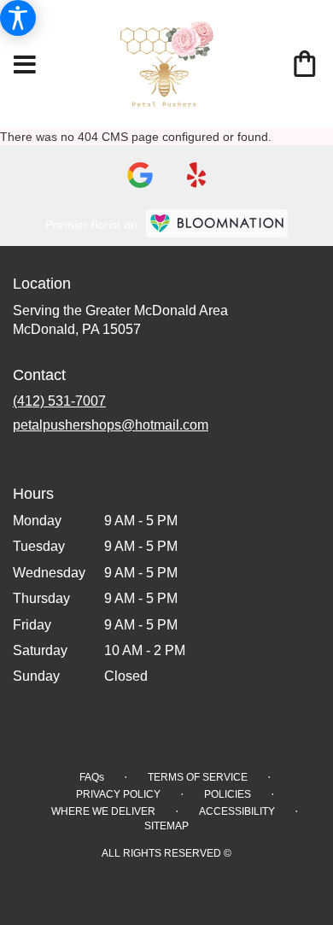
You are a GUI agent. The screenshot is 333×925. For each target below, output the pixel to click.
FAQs (91, 777)
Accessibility (237, 811)
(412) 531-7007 (59, 401)
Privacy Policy (118, 794)
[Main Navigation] (25, 65)
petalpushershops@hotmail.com (110, 425)
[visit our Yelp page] (197, 175)
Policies (227, 794)
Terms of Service (198, 777)
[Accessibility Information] (18, 18)
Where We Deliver (103, 811)
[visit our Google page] (140, 175)
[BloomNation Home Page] (217, 223)
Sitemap (166, 826)
